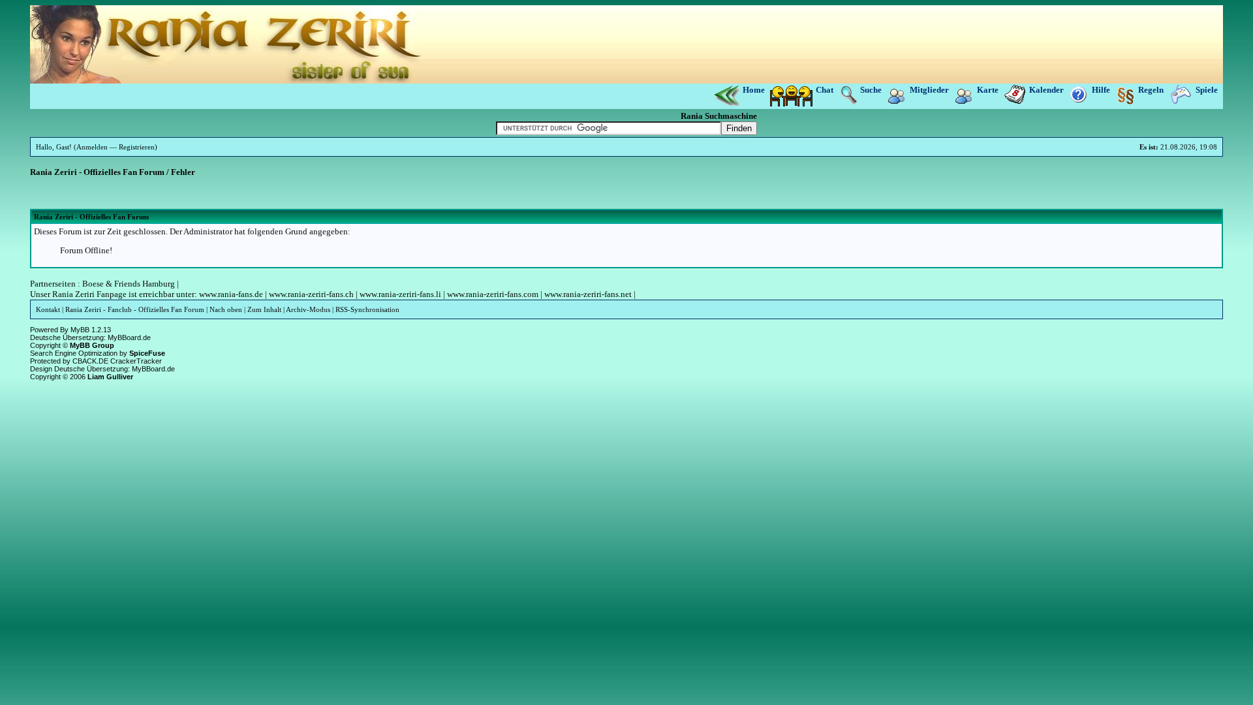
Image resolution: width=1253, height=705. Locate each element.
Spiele (1207, 90)
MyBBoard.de (129, 337)
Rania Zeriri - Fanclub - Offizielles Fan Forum (134, 309)
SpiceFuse (147, 353)
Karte (987, 90)
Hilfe (1101, 90)
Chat (824, 90)
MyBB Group (92, 345)
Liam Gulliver (110, 377)
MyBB (79, 330)
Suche (871, 90)
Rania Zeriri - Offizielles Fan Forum (97, 172)
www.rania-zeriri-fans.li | (401, 294)
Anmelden (92, 147)
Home (755, 90)
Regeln (1151, 90)
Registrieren (137, 147)
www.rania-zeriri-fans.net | (589, 294)
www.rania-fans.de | (233, 294)
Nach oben (225, 309)
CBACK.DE (90, 361)
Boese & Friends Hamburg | (130, 284)
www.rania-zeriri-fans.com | (493, 294)
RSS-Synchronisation (367, 309)
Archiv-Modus (308, 309)
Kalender (1046, 90)
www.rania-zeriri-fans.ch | (312, 294)
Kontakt (48, 309)
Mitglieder (929, 90)
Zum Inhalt (264, 309)
